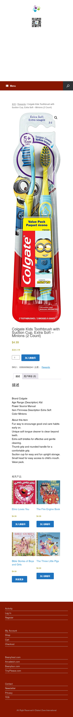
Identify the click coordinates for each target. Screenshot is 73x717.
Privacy (9, 692)
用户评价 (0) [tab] (30, 376)
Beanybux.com (12, 666)
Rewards (21, 104)
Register (9, 617)
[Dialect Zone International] (36, 8)
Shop (7, 635)
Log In (8, 613)
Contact (9, 683)
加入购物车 (30, 357)
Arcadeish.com (12, 661)
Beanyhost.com (13, 657)
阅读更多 (19, 579)
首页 (14, 104)
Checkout (9, 644)
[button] (56, 118)
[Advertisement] (36, 57)
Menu (13, 85)
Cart (7, 639)
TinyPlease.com (13, 670)
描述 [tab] (18, 376)
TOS (7, 697)
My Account (11, 630)
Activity (9, 608)
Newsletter (10, 688)
